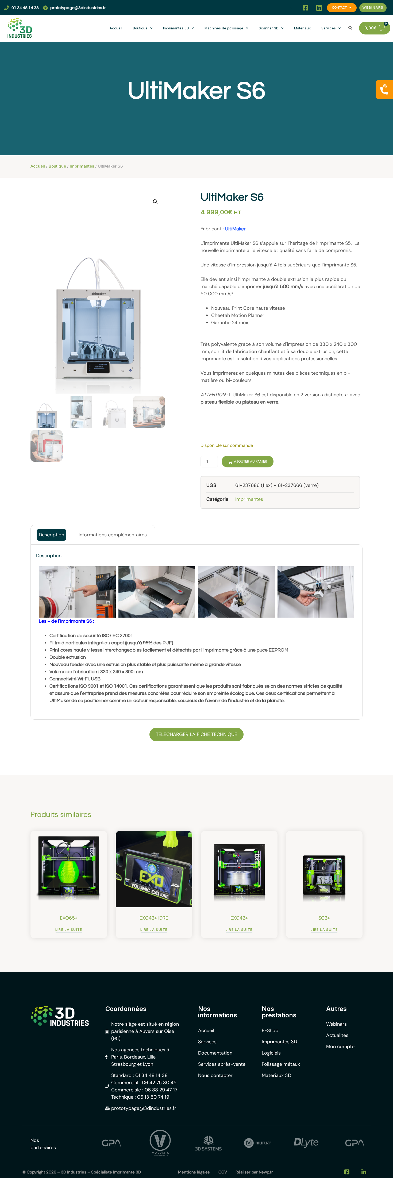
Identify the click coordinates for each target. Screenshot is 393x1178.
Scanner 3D (269, 28)
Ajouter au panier (250, 461)
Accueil (116, 28)
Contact (339, 7)
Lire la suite (68, 930)
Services (328, 28)
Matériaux (302, 28)
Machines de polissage (224, 28)
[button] (292, 7)
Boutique (140, 28)
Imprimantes (82, 166)
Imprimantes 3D (176, 28)
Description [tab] (51, 535)
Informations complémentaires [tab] (113, 535)
